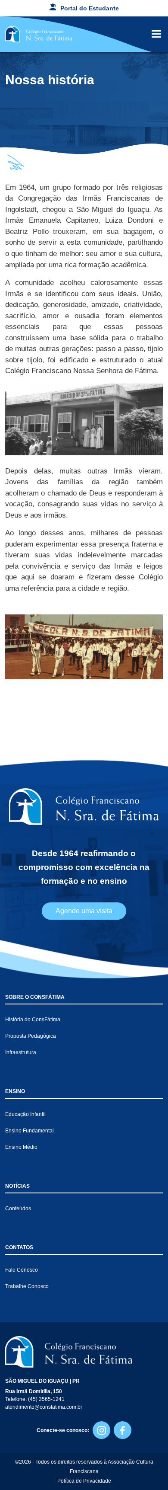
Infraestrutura (20, 1052)
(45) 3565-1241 (46, 1399)
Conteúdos (18, 1208)
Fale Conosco (21, 1270)
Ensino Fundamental (29, 1131)
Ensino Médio (21, 1147)
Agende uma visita (84, 910)
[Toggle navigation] (156, 34)
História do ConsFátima (32, 1020)
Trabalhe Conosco (27, 1286)
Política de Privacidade (84, 1481)
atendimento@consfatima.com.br (43, 1407)
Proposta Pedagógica (30, 1036)
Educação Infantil (25, 1114)
